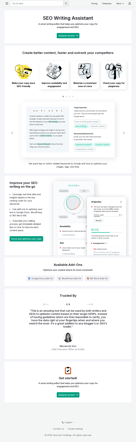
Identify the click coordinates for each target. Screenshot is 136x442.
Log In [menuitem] (130, 3)
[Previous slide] (12, 133)
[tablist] (68, 96)
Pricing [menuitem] (94, 3)
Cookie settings (75, 428)
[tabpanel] (68, 132)
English (68, 422)
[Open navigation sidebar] (7, 3)
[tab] (23, 75)
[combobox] (37, 3)
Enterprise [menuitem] (107, 3)
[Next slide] (123, 133)
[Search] (66, 3)
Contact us (58, 428)
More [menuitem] (119, 3)
